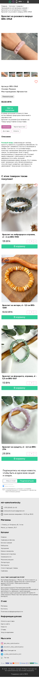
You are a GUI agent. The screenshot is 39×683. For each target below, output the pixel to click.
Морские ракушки (7, 559)
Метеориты (5, 565)
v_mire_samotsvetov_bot (12, 654)
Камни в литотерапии (8, 554)
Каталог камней (6, 543)
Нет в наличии (9, 109)
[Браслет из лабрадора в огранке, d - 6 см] (19, 207)
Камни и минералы (7, 551)
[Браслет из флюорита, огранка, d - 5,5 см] (19, 349)
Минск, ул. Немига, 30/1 (9, 527)
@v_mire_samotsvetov (11, 643)
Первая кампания (9, 486)
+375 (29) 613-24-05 (10, 507)
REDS (26, 674)
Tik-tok (6, 658)
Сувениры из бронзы (8, 540)
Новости (4, 627)
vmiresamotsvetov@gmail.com (14, 511)
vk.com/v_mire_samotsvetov (13, 647)
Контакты (4, 609)
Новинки (4, 537)
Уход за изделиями (7, 632)
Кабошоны (4, 545)
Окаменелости (6, 557)
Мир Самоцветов (10, 650)
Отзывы (3, 629)
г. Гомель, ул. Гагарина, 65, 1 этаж (12, 524)
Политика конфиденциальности (12, 611)
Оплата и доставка (7, 621)
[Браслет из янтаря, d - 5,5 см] (19, 278)
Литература (5, 562)
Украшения (5, 548)
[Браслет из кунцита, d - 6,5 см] (19, 420)
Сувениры (4, 571)
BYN (20, 1)
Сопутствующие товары (9, 568)
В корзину (19, 246)
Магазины (4, 606)
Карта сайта (5, 624)
